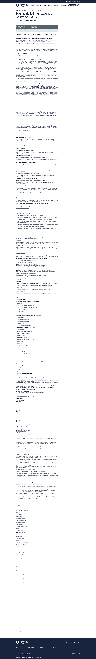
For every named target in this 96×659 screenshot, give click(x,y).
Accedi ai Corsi (73, 5)
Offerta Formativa (31, 647)
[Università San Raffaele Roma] (22, 5)
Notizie (29, 649)
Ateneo (17, 647)
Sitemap (79, 653)
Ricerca (41, 647)
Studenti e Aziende (19, 649)
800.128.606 (69, 1)
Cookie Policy (75, 653)
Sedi (40, 649)
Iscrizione (54, 647)
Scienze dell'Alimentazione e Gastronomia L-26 (26, 10)
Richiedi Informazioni (76, 1)
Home (17, 10)
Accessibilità (54, 649)
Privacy (71, 653)
